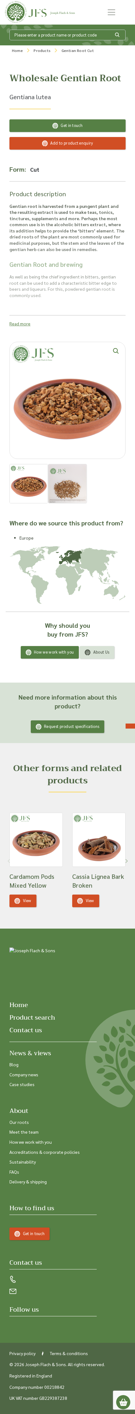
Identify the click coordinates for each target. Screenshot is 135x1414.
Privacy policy (22, 1353)
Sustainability (22, 1162)
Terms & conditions (69, 1353)
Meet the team (24, 1132)
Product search (32, 1017)
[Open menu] (111, 12)
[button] (126, 861)
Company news (23, 1074)
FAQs (14, 1172)
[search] (117, 35)
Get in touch (72, 125)
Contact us (25, 1030)
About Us (101, 652)
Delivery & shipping (28, 1182)
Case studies (22, 1084)
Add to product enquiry (71, 143)
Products (42, 50)
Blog (14, 1064)
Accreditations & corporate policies (44, 1152)
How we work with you (54, 652)
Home (17, 50)
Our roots (19, 1122)
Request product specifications (71, 726)
